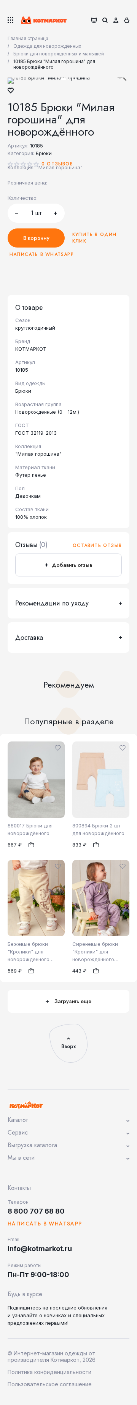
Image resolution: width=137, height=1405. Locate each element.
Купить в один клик (94, 237)
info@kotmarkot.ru (40, 1249)
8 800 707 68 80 (36, 1211)
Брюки (44, 153)
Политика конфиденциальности (49, 1372)
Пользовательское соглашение (50, 1384)
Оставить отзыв (97, 545)
